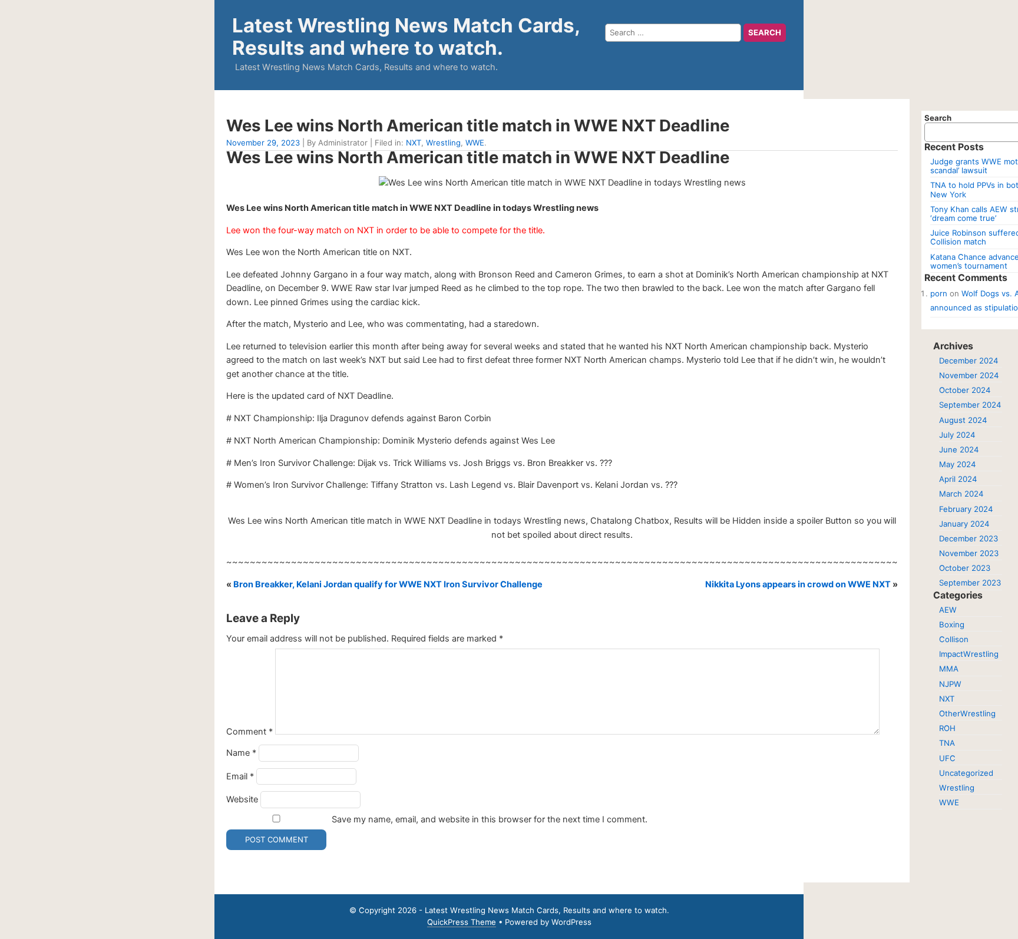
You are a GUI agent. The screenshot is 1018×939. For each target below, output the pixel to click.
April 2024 (958, 479)
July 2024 (957, 434)
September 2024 (970, 404)
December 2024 (968, 360)
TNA (947, 743)
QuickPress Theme (461, 922)
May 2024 (957, 464)
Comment (249, 731)
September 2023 (970, 582)
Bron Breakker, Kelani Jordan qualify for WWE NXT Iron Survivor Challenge (388, 584)
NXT (413, 142)
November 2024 (969, 375)
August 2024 (963, 420)
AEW (948, 609)
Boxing (951, 624)
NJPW (950, 684)
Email (240, 776)
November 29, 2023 (263, 142)
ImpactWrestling (969, 654)
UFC (947, 758)
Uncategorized (966, 773)
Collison (954, 639)
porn (938, 293)
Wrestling (443, 142)
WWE (474, 142)
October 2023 (964, 568)
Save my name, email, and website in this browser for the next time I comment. (489, 819)
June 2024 (959, 449)
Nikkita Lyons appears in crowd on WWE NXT (798, 584)
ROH (947, 728)
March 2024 (961, 493)
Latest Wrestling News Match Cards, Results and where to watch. (406, 36)
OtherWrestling (967, 713)
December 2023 (968, 538)
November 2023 (969, 553)
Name (241, 753)
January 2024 (964, 523)
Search (937, 118)
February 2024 (966, 509)
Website (242, 799)
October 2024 (964, 390)
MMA (948, 668)
